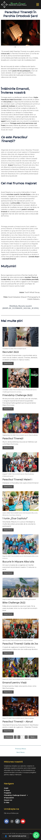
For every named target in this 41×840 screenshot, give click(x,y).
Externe (18, 515)
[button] (37, 4)
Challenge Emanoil (8, 392)
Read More (8, 363)
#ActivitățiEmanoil (20, 348)
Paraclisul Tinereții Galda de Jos (20, 643)
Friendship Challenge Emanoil (15, 795)
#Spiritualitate (33, 435)
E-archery (18, 392)
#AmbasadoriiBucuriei (30, 513)
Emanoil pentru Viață (14, 682)
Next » (33, 737)
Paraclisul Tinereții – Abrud (17, 721)
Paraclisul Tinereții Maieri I (17, 479)
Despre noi (8, 800)
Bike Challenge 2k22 (13, 602)
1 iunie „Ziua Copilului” (15, 518)
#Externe (5, 515)
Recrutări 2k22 (10, 352)
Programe (7, 793)
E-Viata (6, 802)
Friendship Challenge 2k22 (17, 395)
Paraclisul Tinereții (12, 438)
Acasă (6, 788)
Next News (20, 752)
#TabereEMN (9, 798)
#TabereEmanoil (31, 389)
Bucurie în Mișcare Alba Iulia (18, 561)
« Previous (8, 737)
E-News (7, 790)
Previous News (20, 749)
